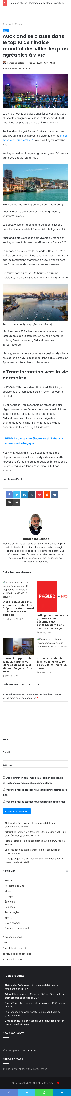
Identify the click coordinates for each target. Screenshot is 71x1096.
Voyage (9, 896)
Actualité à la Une (14, 885)
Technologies (12, 912)
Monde (19, 24)
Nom (6, 739)
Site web (7, 765)
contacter (31, 1050)
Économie (10, 901)
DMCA (6, 942)
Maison (9, 880)
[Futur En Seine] (14, 13)
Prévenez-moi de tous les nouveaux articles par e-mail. (36, 801)
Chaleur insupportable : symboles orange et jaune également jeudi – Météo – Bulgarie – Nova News (18, 665)
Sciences (10, 907)
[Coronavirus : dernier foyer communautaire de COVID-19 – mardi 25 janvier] (52, 646)
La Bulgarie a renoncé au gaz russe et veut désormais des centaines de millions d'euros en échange (52, 621)
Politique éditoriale (13, 959)
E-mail (7, 752)
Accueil (9, 24)
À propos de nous (12, 936)
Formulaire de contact (17, 928)
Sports (8, 917)
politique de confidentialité (17, 953)
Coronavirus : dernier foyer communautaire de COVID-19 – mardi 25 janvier (52, 663)
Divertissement (13, 922)
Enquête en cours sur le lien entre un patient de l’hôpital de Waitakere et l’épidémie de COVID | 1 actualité (18, 608)
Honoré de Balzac (15, 63)
